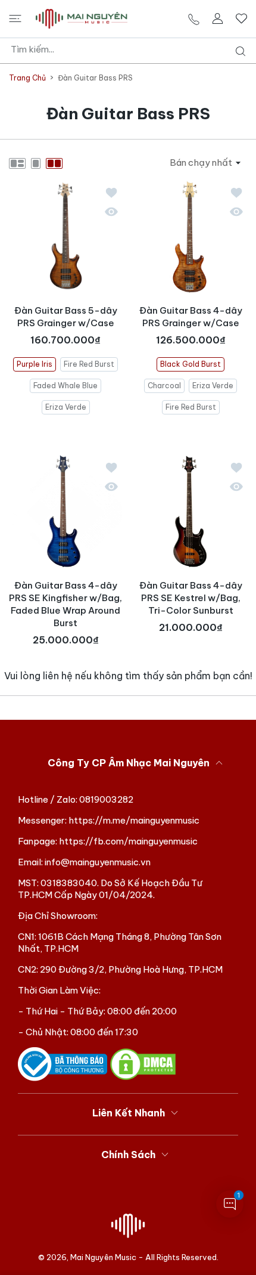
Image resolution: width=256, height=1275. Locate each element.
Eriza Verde (65, 406)
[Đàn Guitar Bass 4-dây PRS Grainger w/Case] (190, 236)
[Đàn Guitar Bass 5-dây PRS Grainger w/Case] (65, 236)
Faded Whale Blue (65, 384)
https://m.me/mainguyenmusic (133, 820)
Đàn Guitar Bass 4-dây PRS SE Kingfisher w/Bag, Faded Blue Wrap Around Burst (65, 604)
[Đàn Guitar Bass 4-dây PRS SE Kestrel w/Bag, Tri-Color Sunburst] (190, 511)
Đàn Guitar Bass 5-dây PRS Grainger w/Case (65, 317)
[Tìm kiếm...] (237, 51)
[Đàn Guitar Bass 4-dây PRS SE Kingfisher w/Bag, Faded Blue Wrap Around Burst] (65, 511)
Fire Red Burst (89, 363)
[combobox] (132, 49)
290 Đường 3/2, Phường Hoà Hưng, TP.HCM (131, 969)
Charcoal (164, 384)
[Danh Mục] (15, 18)
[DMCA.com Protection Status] (143, 1063)
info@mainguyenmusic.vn (98, 862)
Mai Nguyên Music (103, 1257)
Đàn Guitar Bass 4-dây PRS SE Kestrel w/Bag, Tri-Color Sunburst (190, 598)
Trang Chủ (27, 77)
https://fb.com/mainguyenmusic (128, 841)
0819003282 (106, 799)
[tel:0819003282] (193, 18)
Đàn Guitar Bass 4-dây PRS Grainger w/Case (190, 317)
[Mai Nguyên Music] (81, 19)
